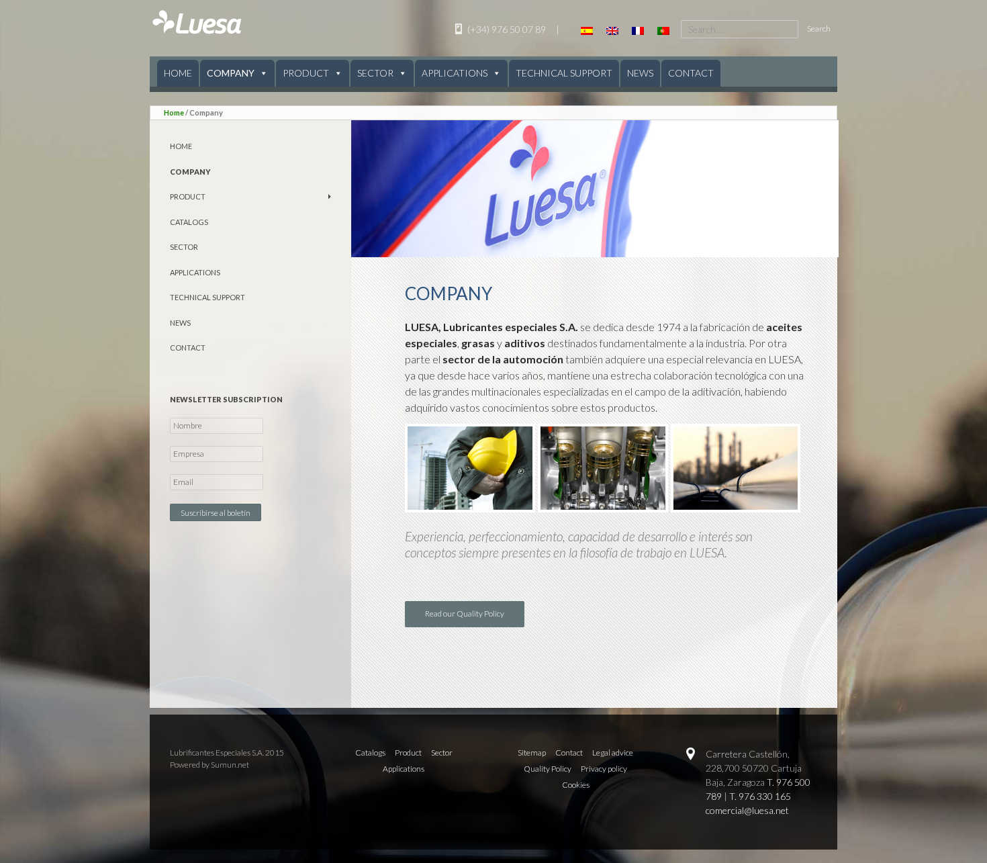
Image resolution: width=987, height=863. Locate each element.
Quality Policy (547, 769)
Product (306, 73)
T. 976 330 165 (760, 796)
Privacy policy (604, 769)
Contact (691, 73)
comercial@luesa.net (747, 810)
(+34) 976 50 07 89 (505, 29)
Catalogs (189, 222)
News (640, 73)
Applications (454, 73)
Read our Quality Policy (464, 613)
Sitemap (532, 752)
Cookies (576, 785)
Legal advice (612, 752)
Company (230, 73)
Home (178, 73)
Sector (375, 73)
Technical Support (564, 73)
